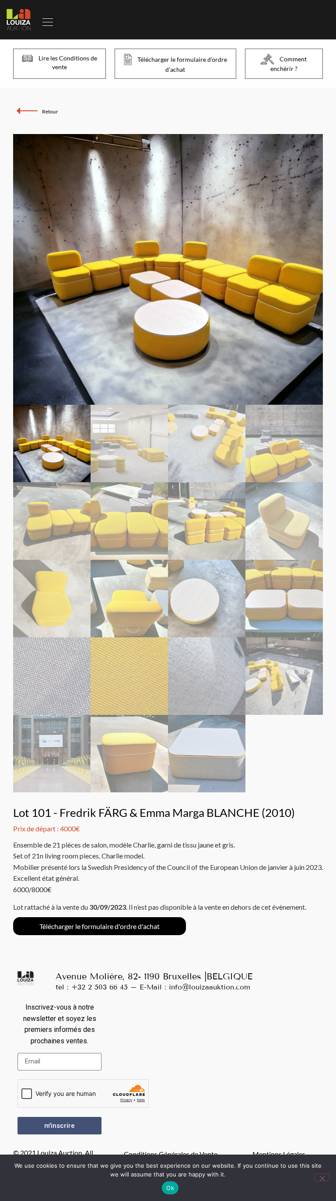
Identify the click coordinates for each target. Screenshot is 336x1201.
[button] (48, 20)
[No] (322, 1177)
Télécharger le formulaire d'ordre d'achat (99, 926)
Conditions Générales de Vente (170, 1154)
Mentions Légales (278, 1154)
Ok (170, 1187)
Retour (50, 111)
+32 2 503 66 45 (99, 987)
